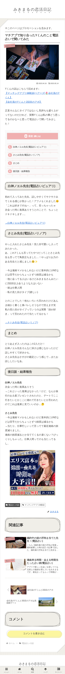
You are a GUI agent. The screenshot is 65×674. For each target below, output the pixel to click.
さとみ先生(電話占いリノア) (26, 155)
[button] (58, 489)
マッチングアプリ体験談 (35, 505)
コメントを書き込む (34, 633)
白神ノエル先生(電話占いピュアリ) (29, 147)
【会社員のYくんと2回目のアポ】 (23, 102)
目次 (30, 136)
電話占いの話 (13, 505)
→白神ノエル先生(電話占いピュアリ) (25, 223)
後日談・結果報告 (21, 171)
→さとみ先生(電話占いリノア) (21, 322)
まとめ (16, 163)
